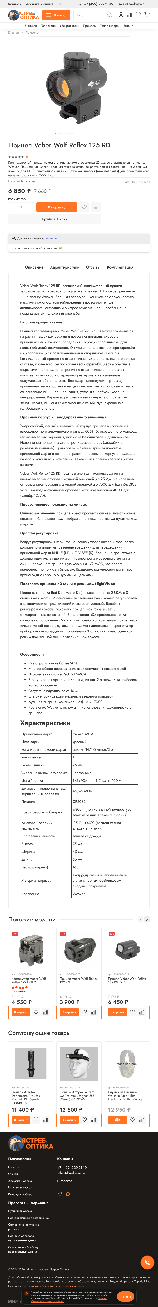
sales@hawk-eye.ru (132, 4)
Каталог (60, 15)
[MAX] (67, 1195)
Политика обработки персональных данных (22, 1238)
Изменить (52, 238)
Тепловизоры (109, 25)
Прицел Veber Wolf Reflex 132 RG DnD (127, 980)
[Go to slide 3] (62, 133)
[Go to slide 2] (59, 133)
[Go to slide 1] (55, 133)
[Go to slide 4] (65, 133)
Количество (17, 199)
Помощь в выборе (20, 1194)
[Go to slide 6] (72, 133)
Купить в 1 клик (54, 219)
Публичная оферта (20, 1211)
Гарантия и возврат (20, 1187)
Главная (14, 32)
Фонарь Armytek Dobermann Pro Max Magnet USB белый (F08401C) (26, 1097)
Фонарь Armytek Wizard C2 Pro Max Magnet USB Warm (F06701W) (77, 1096)
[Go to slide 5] (69, 133)
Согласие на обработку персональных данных (23, 1249)
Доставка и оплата (39, 4)
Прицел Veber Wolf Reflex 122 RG (79, 980)
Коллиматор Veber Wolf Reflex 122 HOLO (29, 980)
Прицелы (89, 25)
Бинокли (30, 25)
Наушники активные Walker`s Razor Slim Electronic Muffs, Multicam (126, 1096)
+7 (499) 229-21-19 (98, 4)
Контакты (15, 4)
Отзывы (13, 1174)
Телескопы (48, 25)
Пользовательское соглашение (28, 1218)
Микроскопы (69, 25)
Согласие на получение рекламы (23, 1226)
